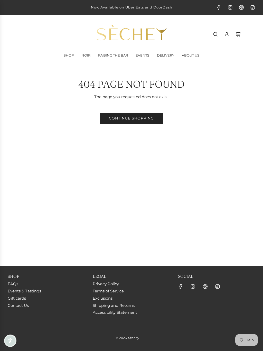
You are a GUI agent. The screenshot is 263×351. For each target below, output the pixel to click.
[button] (10, 341)
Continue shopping (131, 118)
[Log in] (226, 34)
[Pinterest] (241, 7)
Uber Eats (134, 7)
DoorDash (162, 7)
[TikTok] (252, 7)
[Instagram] (230, 7)
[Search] (215, 34)
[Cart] (238, 34)
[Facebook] (218, 7)
